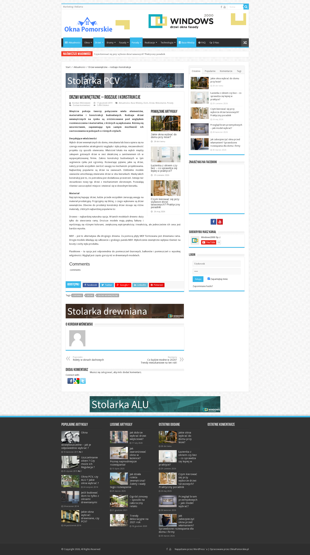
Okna (87, 42)
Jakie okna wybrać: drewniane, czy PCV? (90, 516)
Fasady (122, 42)
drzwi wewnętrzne (108, 295)
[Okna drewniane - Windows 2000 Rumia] (125, 311)
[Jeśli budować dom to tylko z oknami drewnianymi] (70, 497)
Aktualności (74, 42)
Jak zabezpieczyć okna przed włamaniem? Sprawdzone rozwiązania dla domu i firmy (225, 142)
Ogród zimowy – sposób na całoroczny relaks (139, 501)
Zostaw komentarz (81, 105)
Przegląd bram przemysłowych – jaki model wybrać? (188, 501)
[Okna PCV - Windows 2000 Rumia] (125, 80)
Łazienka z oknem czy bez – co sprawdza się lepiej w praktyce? (164, 168)
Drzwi (98, 42)
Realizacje (150, 42)
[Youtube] (224, 7)
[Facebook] (221, 7)
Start (68, 67)
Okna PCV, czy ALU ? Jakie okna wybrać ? (90, 480)
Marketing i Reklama (73, 7)
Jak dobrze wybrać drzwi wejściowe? (138, 436)
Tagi (239, 71)
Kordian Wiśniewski (81, 103)
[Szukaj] (246, 7)
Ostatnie (196, 71)
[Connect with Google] (77, 381)
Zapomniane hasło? (203, 286)
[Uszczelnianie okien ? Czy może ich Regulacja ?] (70, 462)
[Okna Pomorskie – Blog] (88, 23)
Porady (135, 42)
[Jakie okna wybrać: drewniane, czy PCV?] (70, 516)
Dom (146, 103)
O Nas (216, 42)
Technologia (167, 42)
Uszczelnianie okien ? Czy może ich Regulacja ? (89, 462)
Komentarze (226, 71)
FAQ (203, 42)
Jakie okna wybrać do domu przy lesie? (164, 136)
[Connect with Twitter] (83, 381)
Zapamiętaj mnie (219, 279)
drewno (77, 295)
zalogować (106, 372)
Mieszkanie (161, 103)
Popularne (210, 71)
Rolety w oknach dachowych (88, 358)
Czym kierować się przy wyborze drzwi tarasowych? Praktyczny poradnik (129, 54)
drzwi (90, 295)
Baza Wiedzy (188, 42)
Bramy (110, 42)
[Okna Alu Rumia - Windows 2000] (155, 404)
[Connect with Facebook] (70, 381)
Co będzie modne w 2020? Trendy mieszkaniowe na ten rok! (159, 360)
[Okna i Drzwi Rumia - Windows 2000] (181, 21)
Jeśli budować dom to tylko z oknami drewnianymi (90, 497)
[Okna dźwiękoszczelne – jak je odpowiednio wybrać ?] (70, 437)
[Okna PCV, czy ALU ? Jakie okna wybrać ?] (70, 481)
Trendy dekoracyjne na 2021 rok (139, 519)
